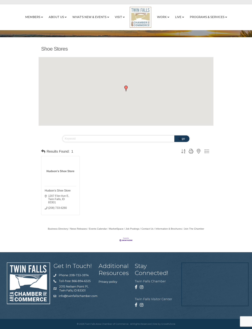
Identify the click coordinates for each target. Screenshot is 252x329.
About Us (56, 17)
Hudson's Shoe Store (58, 190)
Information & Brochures (168, 229)
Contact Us (147, 229)
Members (32, 17)
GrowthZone (168, 323)
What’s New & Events (89, 17)
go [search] (183, 138)
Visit (118, 17)
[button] (126, 88)
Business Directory (58, 229)
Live (178, 17)
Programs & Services (207, 17)
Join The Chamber (194, 229)
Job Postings (132, 229)
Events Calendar (98, 229)
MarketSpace (116, 229)
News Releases (78, 229)
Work (162, 17)
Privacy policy (108, 281)
